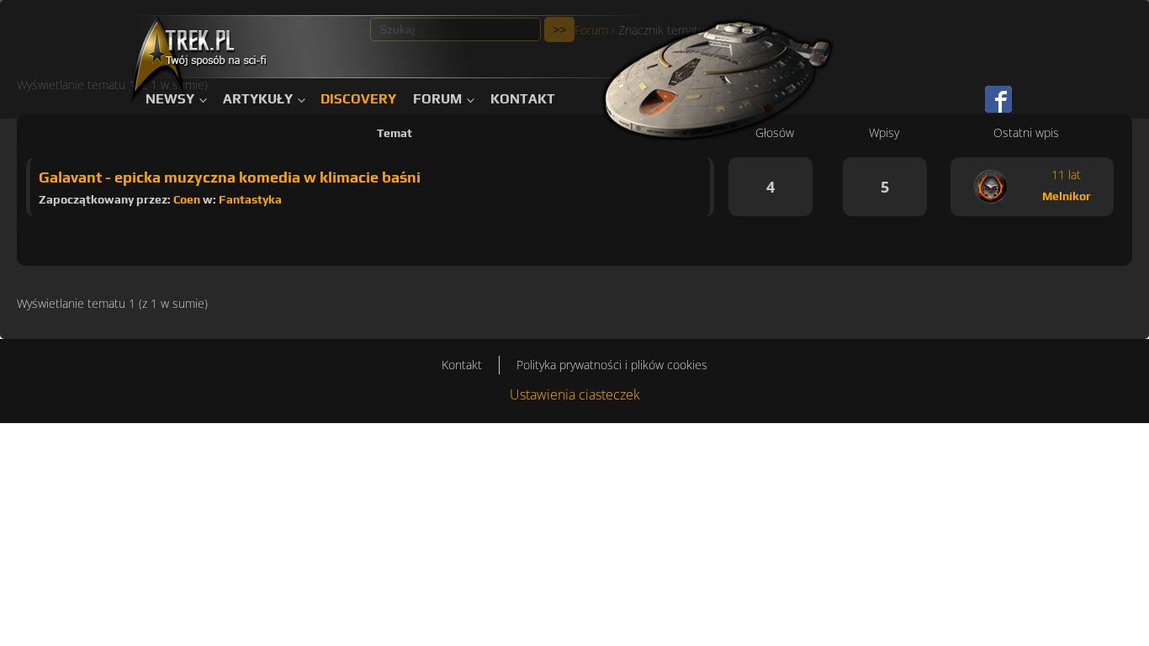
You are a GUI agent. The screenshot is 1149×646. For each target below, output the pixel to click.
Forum (437, 99)
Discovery (358, 99)
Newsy (170, 99)
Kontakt (522, 99)
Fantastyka (250, 199)
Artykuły (258, 99)
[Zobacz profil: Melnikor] (991, 187)
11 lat (1066, 175)
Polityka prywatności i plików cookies (611, 365)
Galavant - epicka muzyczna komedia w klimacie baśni (230, 177)
